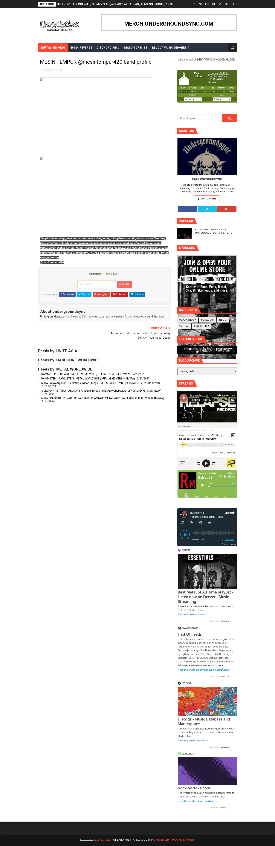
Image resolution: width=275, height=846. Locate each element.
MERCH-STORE (122, 840)
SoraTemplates (103, 840)
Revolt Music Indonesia (171, 47)
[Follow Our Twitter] (207, 209)
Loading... (43, 355)
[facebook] (194, 4)
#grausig (207, 320)
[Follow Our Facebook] (187, 209)
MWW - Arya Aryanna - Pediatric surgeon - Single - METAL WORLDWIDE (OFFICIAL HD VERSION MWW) (100, 383)
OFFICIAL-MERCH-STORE (58, 56)
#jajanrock (187, 320)
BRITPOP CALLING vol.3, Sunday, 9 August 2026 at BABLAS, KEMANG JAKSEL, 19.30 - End (119, 4)
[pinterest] (213, 4)
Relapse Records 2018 (203, 430)
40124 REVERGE (81, 47)
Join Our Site (208, 198)
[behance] (227, 4)
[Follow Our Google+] (226, 209)
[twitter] (200, 4)
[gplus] (207, 4)
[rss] (220, 4)
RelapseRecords (184, 430)
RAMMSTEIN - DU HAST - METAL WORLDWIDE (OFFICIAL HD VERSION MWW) (86, 374)
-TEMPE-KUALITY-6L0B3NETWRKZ (174, 840)
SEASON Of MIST (135, 47)
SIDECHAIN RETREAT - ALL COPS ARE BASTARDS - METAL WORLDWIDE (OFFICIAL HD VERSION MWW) (101, 390)
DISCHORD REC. (108, 47)
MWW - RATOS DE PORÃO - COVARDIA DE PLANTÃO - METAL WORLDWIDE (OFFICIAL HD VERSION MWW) (102, 398)
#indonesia (202, 326)
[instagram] (233, 4)
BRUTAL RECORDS (53, 47)
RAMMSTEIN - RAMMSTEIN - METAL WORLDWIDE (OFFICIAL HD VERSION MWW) (88, 378)
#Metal (184, 326)
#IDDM (223, 320)
